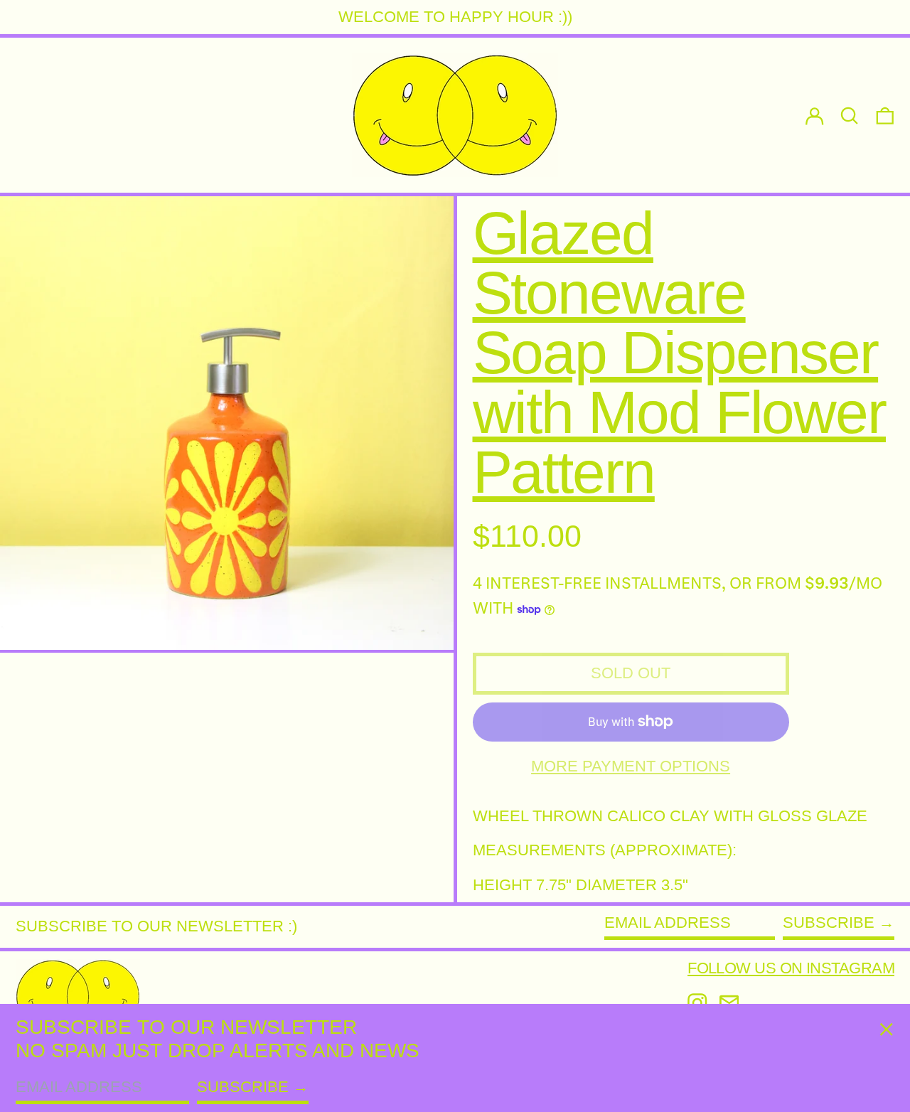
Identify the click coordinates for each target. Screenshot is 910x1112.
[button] (885, 115)
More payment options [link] (630, 766)
